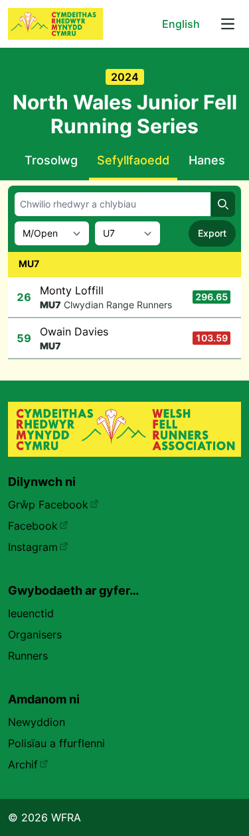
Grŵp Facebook (48, 504)
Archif (23, 764)
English (181, 23)
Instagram (33, 547)
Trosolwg (51, 160)
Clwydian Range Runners (118, 304)
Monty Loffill (72, 290)
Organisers (35, 634)
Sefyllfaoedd (133, 160)
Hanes (207, 160)
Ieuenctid (31, 613)
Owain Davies (74, 331)
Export (212, 233)
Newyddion (36, 722)
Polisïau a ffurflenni (56, 743)
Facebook (33, 525)
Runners (28, 655)
